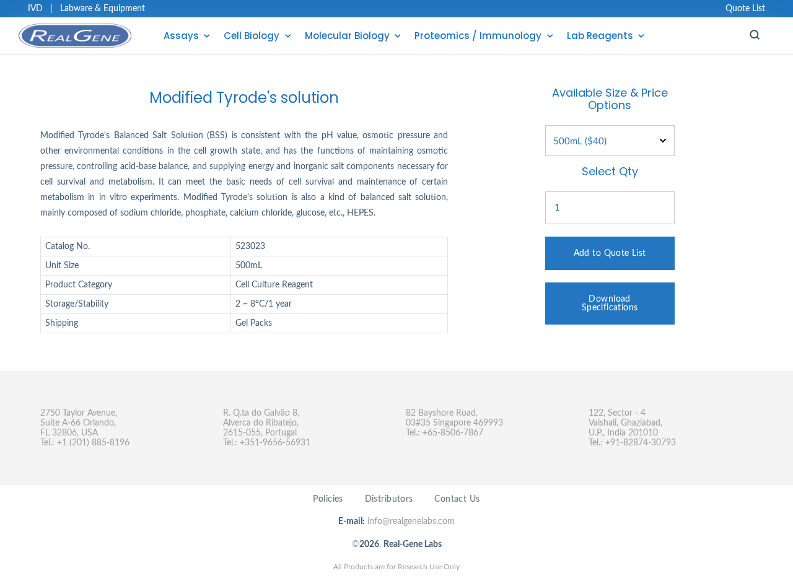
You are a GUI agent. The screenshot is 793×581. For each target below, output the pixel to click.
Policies (328, 499)
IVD (35, 8)
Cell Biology (251, 35)
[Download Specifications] (610, 287)
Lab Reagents (600, 35)
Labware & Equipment (102, 8)
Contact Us (457, 499)
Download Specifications (610, 303)
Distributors (389, 499)
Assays (181, 35)
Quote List (745, 8)
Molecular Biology (347, 35)
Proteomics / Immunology (477, 35)
